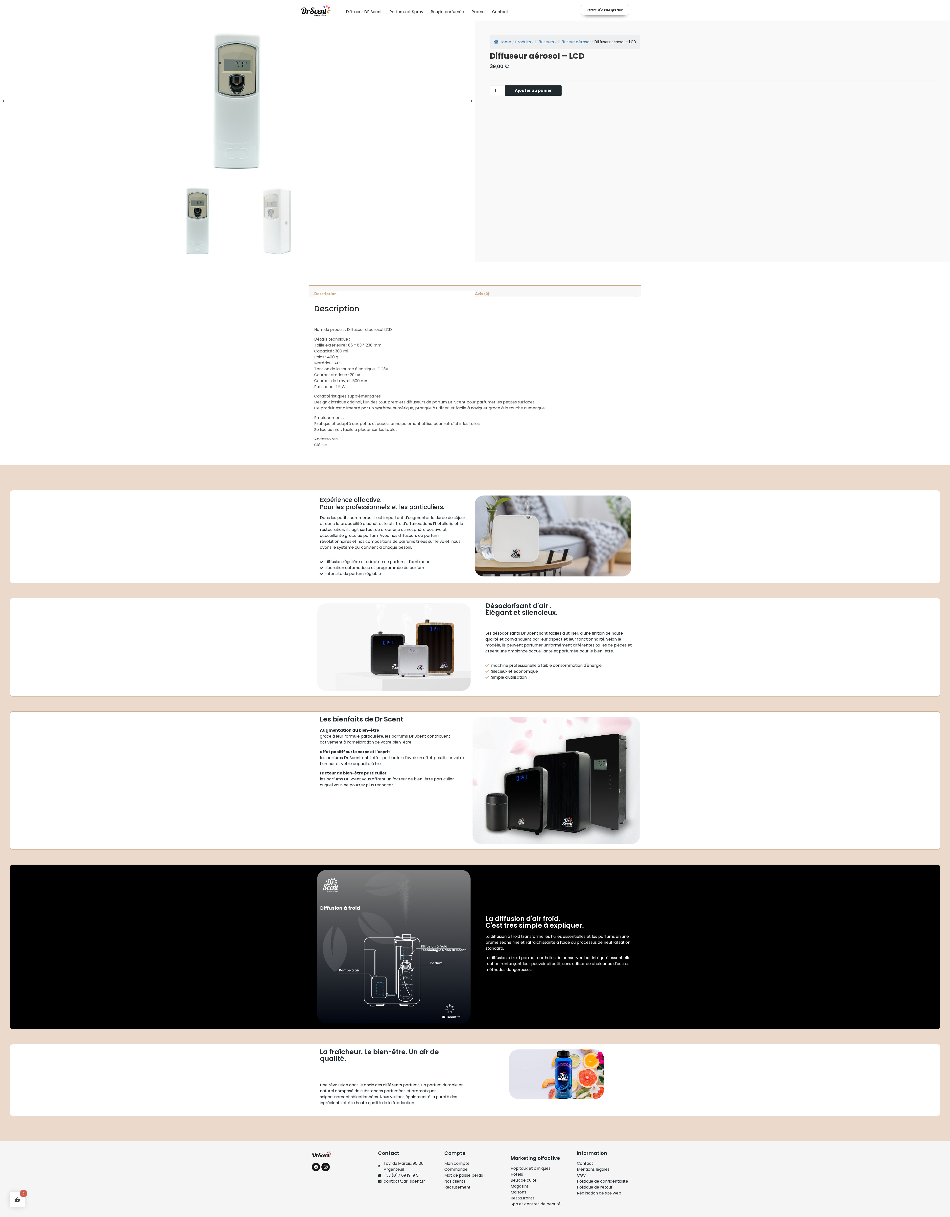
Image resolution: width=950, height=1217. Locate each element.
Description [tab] (325, 293)
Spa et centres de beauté (536, 1204)
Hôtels (517, 1174)
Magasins (520, 1186)
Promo (478, 12)
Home (505, 42)
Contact (500, 12)
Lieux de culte (524, 1180)
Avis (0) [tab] (482, 293)
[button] (3, 101)
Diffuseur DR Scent (364, 12)
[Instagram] (325, 1167)
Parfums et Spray (406, 12)
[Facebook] (316, 1167)
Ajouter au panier (533, 90)
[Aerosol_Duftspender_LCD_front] (237, 100)
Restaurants (522, 1198)
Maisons (518, 1192)
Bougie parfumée (447, 12)
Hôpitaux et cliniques (530, 1168)
